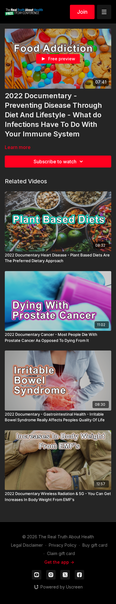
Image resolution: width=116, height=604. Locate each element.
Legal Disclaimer (27, 545)
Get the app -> (59, 562)
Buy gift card (94, 545)
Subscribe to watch (55, 162)
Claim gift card (61, 553)
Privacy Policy (62, 545)
